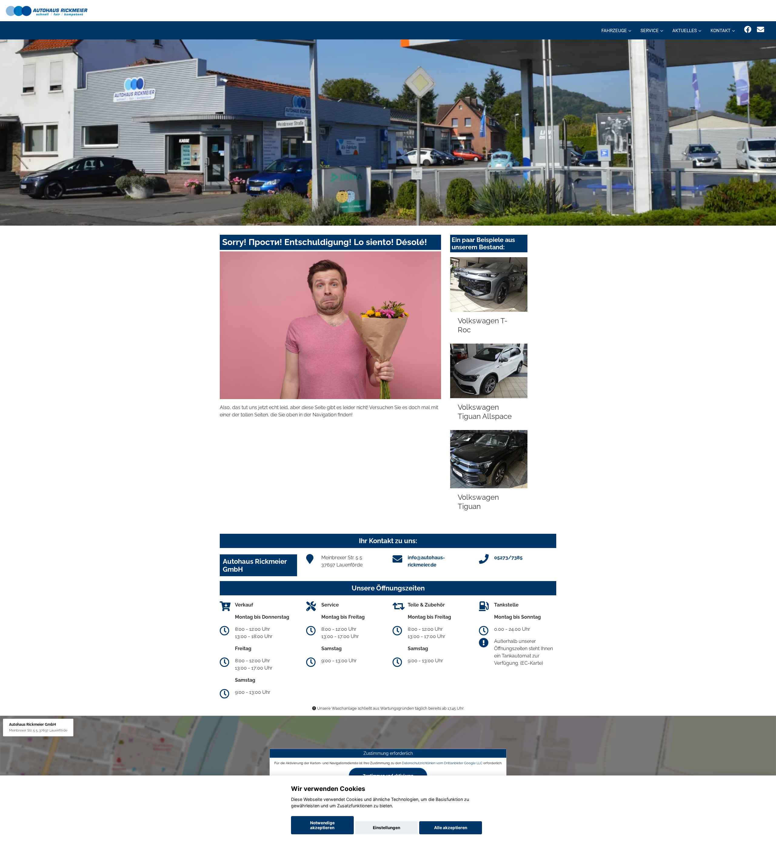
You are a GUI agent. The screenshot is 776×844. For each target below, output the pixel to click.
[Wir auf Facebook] (747, 29)
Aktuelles (684, 30)
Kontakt (721, 30)
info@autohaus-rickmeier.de (426, 561)
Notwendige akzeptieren (322, 825)
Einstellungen (386, 827)
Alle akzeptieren (450, 827)
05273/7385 (508, 557)
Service (650, 30)
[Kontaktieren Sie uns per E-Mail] (760, 29)
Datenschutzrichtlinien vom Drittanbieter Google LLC (442, 763)
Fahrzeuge (614, 30)
